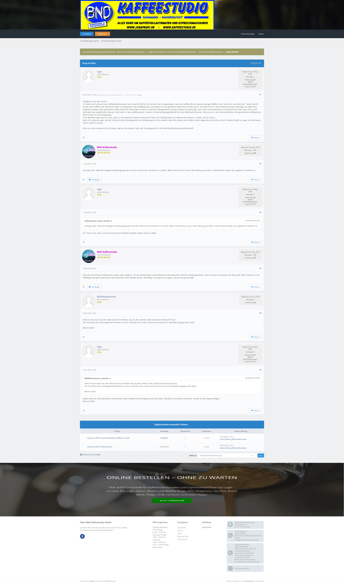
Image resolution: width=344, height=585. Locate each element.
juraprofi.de (207, 527)
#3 (260, 212)
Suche (261, 34)
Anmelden (87, 34)
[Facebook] (82, 536)
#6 (260, 370)
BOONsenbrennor (106, 296)
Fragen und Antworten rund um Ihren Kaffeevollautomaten (172, 52)
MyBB (92, 581)
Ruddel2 (164, 438)
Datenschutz (183, 536)
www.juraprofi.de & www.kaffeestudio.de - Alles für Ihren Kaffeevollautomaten (114, 52)
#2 (260, 164)
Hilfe (179, 533)
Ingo (99, 71)
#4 (260, 268)
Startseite (181, 527)
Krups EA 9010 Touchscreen (99, 446)
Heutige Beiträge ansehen (111, 41)
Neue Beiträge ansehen (89, 41)
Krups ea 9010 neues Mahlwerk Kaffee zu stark (108, 438)
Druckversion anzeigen (92, 454)
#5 (260, 313)
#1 (260, 95)
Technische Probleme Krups (210, 52)
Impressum (182, 539)
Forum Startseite (247, 34)
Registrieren (102, 34)
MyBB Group (111, 581)
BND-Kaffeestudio (239, 439)
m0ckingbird (248, 581)
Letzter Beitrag (225, 439)
